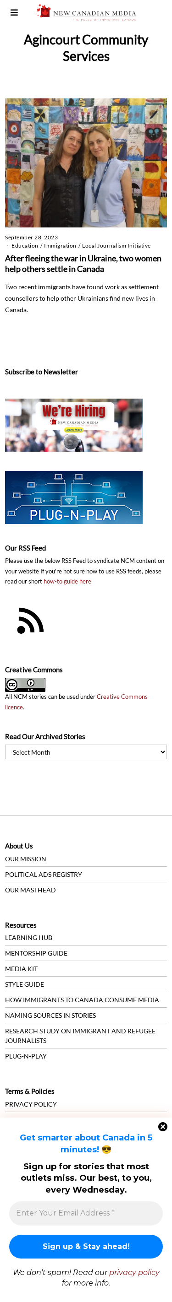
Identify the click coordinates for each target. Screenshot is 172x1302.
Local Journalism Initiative (116, 245)
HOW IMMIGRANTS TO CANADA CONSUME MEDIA (82, 1000)
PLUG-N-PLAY (26, 1056)
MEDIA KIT (21, 968)
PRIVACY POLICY (31, 1104)
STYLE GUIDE (24, 984)
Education (25, 245)
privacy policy (134, 1272)
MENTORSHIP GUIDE (36, 953)
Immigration (60, 245)
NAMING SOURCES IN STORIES (50, 1015)
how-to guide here (67, 581)
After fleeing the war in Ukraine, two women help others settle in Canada (83, 263)
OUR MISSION (25, 859)
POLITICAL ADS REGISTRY (43, 874)
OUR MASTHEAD (30, 890)
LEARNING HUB (28, 937)
